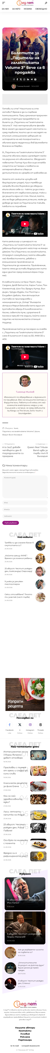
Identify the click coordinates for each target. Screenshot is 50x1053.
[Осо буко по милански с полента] (38, 844)
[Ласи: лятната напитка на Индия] (38, 815)
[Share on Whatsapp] (24, 79)
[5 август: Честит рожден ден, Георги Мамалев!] (25, 927)
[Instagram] (30, 727)
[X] (20, 727)
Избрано (25, 874)
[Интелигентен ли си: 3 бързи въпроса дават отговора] (38, 755)
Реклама (25, 1037)
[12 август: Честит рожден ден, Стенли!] (10, 984)
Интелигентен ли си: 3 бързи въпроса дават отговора (15, 754)
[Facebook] (9, 727)
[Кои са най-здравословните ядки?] (38, 799)
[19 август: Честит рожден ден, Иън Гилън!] (25, 893)
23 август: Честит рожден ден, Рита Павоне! (14, 827)
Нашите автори (25, 1027)
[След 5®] (25, 3)
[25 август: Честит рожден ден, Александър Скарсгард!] (40, 571)
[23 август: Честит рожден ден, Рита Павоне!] (38, 828)
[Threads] (40, 727)
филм (37, 431)
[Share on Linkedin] (28, 79)
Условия (25, 1034)
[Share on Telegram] (31, 79)
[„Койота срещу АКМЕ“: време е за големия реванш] (40, 559)
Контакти (25, 1030)
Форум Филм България (12, 435)
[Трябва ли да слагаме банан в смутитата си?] (40, 546)
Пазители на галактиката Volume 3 (18, 431)
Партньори (25, 1040)
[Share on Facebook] (17, 79)
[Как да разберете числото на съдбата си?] (10, 952)
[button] (4, 3)
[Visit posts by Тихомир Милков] (13, 86)
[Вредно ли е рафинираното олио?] (38, 856)
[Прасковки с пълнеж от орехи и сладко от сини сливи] (38, 771)
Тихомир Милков (23, 86)
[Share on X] (20, 79)
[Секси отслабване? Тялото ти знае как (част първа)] (40, 597)
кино (16, 428)
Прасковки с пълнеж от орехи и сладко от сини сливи (15, 770)
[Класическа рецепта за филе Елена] (38, 786)
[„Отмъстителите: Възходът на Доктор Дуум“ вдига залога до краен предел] (10, 968)
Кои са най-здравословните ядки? (12, 799)
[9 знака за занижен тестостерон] (40, 584)
